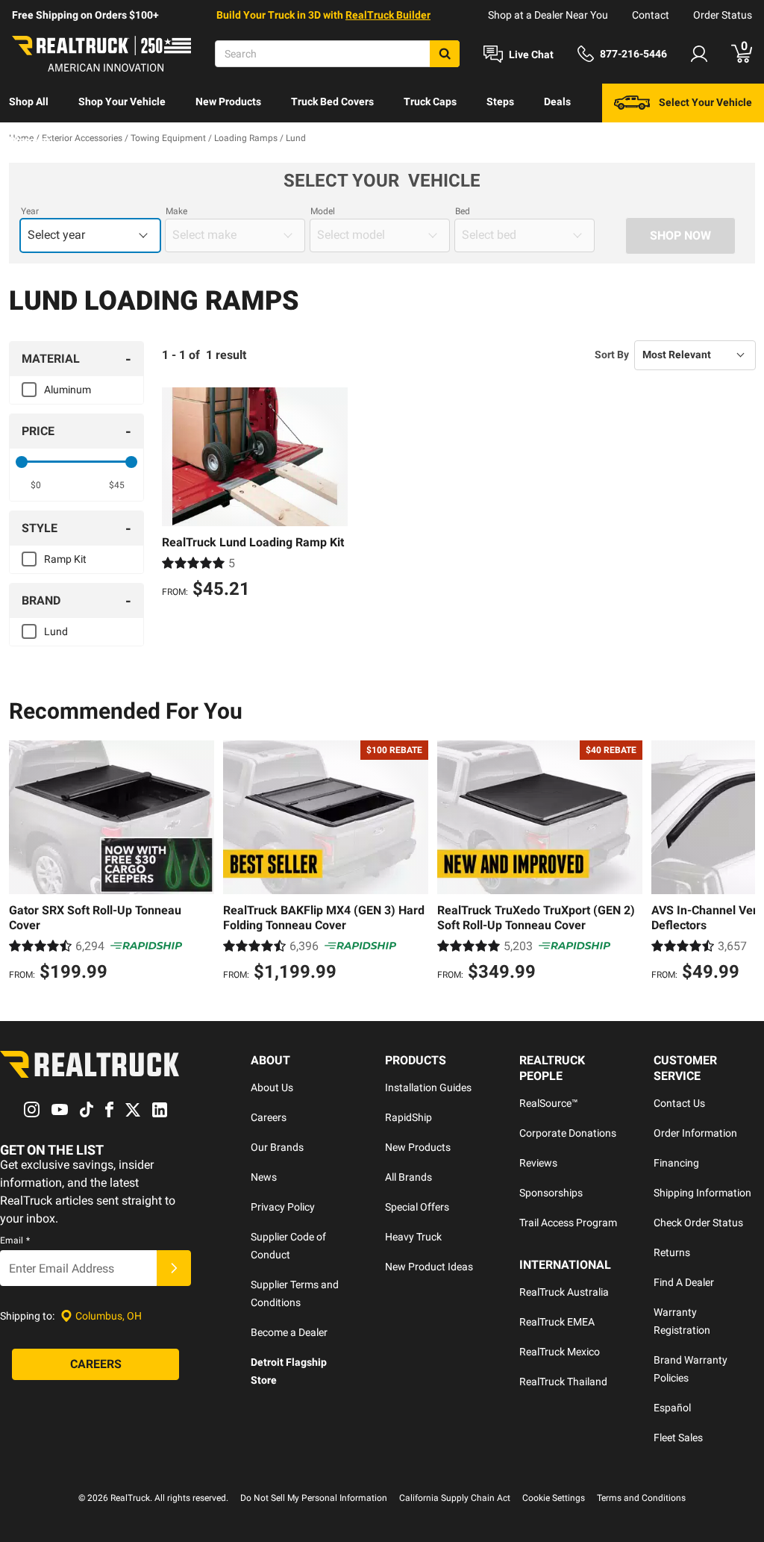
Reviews (538, 1163)
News (264, 1177)
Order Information (695, 1133)
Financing (676, 1163)
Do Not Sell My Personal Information (313, 1498)
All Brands (408, 1177)
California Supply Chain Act (454, 1498)
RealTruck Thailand (563, 1382)
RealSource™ (548, 1103)
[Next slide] (740, 863)
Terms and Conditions (641, 1498)
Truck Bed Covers (332, 101)
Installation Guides (428, 1087)
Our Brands (277, 1147)
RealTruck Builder (387, 15)
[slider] (22, 462)
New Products (228, 101)
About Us (272, 1087)
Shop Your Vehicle (122, 101)
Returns (672, 1252)
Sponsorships (551, 1193)
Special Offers (417, 1207)
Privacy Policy (283, 1207)
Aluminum (67, 390)
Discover (29, 140)
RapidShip (408, 1117)
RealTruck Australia (564, 1292)
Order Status (722, 15)
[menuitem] (28, 103)
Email (15, 1240)
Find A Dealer (684, 1282)
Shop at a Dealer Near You (548, 15)
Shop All (28, 101)
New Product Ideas (429, 1267)
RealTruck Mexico (559, 1352)
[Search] (445, 53)
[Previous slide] (24, 863)
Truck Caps (430, 101)
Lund (56, 631)
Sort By (612, 354)
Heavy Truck (413, 1237)
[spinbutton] (36, 485)
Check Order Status (698, 1223)
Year (30, 211)
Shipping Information (702, 1193)
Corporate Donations (567, 1133)
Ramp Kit (65, 559)
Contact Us (679, 1103)
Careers (268, 1117)
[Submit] (174, 1268)
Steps (500, 101)
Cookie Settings (553, 1498)
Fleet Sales (678, 1437)
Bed (462, 211)
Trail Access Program (568, 1223)
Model (322, 211)
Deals (557, 101)
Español (672, 1408)
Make (176, 211)
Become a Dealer (289, 1332)
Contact (650, 15)
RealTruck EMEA (557, 1322)
